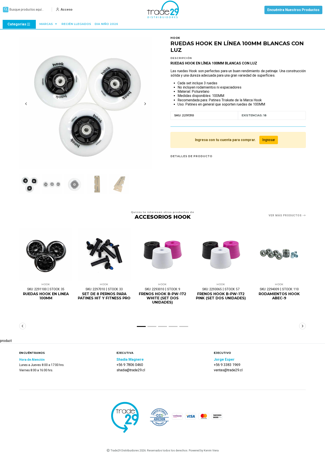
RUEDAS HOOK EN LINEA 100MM (46, 296)
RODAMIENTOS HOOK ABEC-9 (279, 296)
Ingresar (268, 140)
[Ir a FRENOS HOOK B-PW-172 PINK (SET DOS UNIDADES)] (220, 254)
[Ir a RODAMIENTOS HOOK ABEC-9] (279, 254)
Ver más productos (285, 215)
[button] (141, 326)
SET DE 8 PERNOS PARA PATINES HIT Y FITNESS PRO (104, 296)
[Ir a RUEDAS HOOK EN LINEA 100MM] (45, 254)
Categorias (17, 24)
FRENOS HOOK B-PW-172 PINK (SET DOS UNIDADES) (221, 296)
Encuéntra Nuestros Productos (293, 10)
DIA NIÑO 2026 (106, 24)
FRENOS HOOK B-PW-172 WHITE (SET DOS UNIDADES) (162, 298)
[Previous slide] (26, 103)
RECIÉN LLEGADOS (76, 24)
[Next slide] (145, 103)
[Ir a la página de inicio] (163, 10)
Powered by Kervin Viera (204, 450)
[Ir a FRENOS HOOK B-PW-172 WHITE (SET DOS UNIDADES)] (162, 254)
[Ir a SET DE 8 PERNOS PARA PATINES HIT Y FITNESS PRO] (104, 254)
